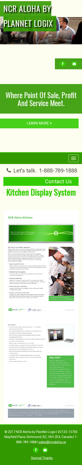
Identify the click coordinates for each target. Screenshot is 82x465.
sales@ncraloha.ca (52, 442)
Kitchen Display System (41, 192)
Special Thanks (42, 458)
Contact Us (58, 181)
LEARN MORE (38, 123)
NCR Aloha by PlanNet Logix (28, 15)
